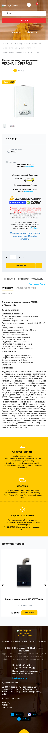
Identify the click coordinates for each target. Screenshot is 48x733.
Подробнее (28, 191)
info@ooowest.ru (19, 678)
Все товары (37, 284)
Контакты (41, 642)
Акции (33, 642)
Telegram (18, 714)
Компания (16, 642)
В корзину (20, 266)
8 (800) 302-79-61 (23, 664)
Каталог (25, 21)
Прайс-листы (31, 32)
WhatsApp (25, 719)
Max (34, 714)
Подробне (29, 166)
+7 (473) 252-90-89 (23, 668)
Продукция (16, 32)
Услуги (25, 642)
